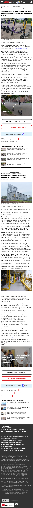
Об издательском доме (9, 429)
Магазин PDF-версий (8, 434)
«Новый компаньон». (20, 48)
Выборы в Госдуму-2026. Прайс (11, 442)
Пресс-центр (22, 429)
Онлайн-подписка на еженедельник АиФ (15, 436)
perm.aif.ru (11, 338)
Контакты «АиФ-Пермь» (9, 438)
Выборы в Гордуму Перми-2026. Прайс (13, 448)
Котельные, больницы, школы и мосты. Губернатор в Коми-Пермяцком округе (15, 357)
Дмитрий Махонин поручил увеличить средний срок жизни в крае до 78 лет (18, 408)
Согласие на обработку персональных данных (14, 481)
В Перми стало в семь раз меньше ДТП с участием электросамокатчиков (17, 154)
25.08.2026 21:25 (5, 172)
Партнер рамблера (14, 500)
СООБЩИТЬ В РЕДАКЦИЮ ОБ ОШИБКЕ (12, 450)
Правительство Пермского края (10, 203)
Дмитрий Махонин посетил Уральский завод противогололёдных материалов (18, 403)
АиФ (11, 39)
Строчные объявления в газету (11, 440)
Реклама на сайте (7, 431)
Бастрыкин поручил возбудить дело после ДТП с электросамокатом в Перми (18, 159)
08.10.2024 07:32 (5, 6)
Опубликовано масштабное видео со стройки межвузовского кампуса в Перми (18, 418)
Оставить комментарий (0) (17, 127)
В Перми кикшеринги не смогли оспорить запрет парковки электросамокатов (15, 106)
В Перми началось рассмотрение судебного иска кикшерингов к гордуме (18, 164)
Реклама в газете (20, 431)
